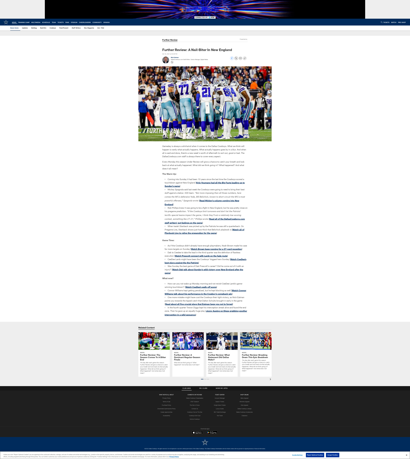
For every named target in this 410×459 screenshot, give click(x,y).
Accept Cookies (332, 455)
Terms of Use (166, 401)
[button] (202, 379)
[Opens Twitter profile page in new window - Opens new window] (172, 62)
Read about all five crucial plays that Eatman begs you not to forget (198, 304)
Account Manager (220, 398)
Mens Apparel (244, 398)
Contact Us (195, 408)
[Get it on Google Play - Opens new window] (212, 433)
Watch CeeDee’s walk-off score (200, 287)
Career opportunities (166, 412)
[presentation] (271, 379)
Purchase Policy (166, 405)
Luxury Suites (220, 408)
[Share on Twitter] (236, 59)
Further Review (169, 40)
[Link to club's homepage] (6, 22)
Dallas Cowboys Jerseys (244, 408)
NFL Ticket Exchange (220, 412)
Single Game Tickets (220, 405)
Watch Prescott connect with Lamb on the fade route (201, 256)
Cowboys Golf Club (194, 415)
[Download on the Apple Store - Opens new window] (197, 433)
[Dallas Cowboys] (205, 442)
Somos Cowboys (195, 419)
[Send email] (240, 59)
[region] (205, 455)
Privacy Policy (167, 398)
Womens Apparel (244, 401)
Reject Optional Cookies (315, 455)
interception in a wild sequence (180, 314)
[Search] (381, 22)
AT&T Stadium (194, 401)
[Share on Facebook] (232, 59)
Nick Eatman (175, 57)
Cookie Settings (297, 455)
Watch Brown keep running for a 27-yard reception (216, 249)
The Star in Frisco (195, 405)
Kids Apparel (244, 405)
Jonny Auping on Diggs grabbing (222, 311)
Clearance (244, 415)
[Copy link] (244, 58)
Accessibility (166, 415)
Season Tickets (219, 401)
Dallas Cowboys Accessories (244, 412)
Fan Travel (220, 415)
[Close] (406, 455)
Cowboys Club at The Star (194, 412)
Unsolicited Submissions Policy (166, 408)
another (243, 311)
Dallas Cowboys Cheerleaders (194, 398)
